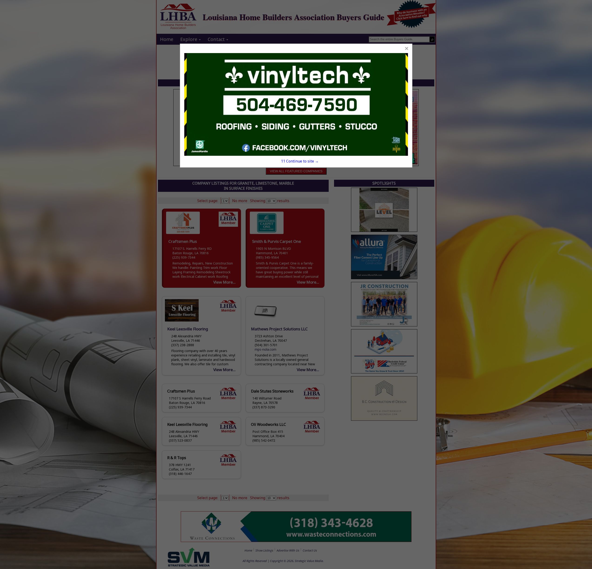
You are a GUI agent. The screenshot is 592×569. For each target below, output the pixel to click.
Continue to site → (300, 161)
